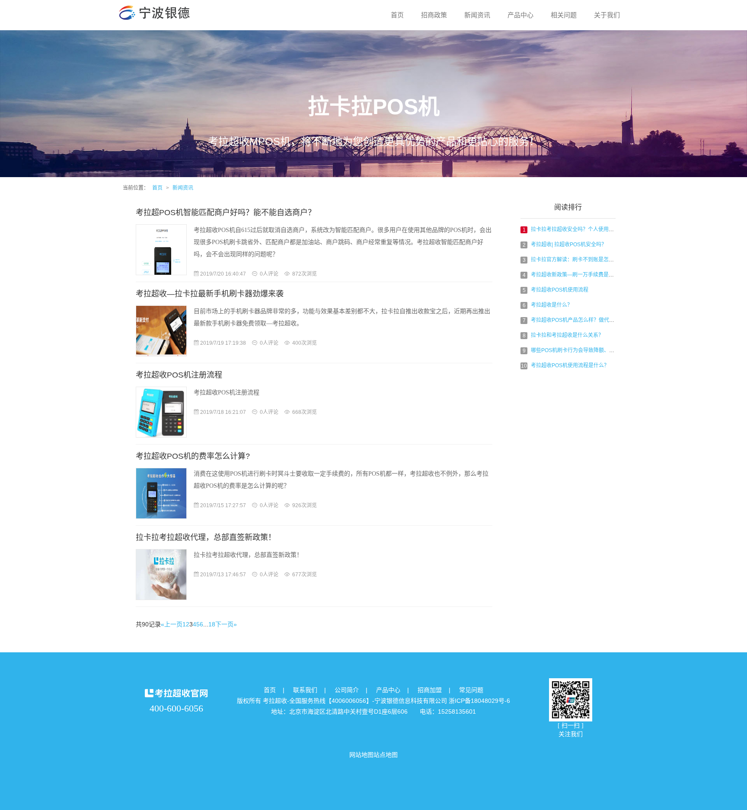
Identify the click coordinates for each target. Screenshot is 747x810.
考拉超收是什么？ (551, 305)
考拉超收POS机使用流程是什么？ (570, 365)
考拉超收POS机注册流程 (179, 375)
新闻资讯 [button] (477, 15)
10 (524, 366)
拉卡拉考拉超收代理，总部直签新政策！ (206, 537)
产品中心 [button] (520, 15)
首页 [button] (397, 15)
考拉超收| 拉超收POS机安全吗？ (569, 244)
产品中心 (388, 689)
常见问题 (471, 689)
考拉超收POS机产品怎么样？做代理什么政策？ (585, 320)
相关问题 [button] (564, 15)
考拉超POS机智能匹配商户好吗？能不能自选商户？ (226, 212)
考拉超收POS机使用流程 (559, 290)
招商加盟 (430, 689)
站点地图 (386, 754)
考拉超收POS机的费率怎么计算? (193, 456)
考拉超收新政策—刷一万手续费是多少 (575, 275)
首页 (157, 188)
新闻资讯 (182, 188)
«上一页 (171, 624)
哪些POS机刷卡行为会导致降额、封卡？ (578, 350)
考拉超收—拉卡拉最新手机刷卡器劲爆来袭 (210, 293)
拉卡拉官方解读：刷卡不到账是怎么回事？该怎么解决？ (596, 260)
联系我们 (305, 689)
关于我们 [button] (607, 15)
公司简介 (347, 689)
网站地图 (361, 754)
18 (211, 624)
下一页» (226, 624)
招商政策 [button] (434, 15)
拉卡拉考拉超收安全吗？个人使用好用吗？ (580, 229)
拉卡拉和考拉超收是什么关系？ (567, 335)
